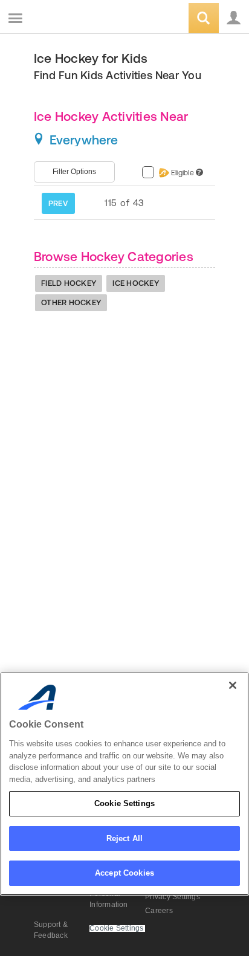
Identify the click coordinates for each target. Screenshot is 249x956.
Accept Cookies (124, 872)
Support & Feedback (51, 930)
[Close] (232, 685)
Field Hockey (68, 283)
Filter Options (74, 171)
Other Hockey (71, 302)
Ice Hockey (135, 283)
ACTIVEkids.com (70, 19)
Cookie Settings (124, 803)
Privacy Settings (172, 897)
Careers (159, 910)
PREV (58, 203)
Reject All (124, 838)
